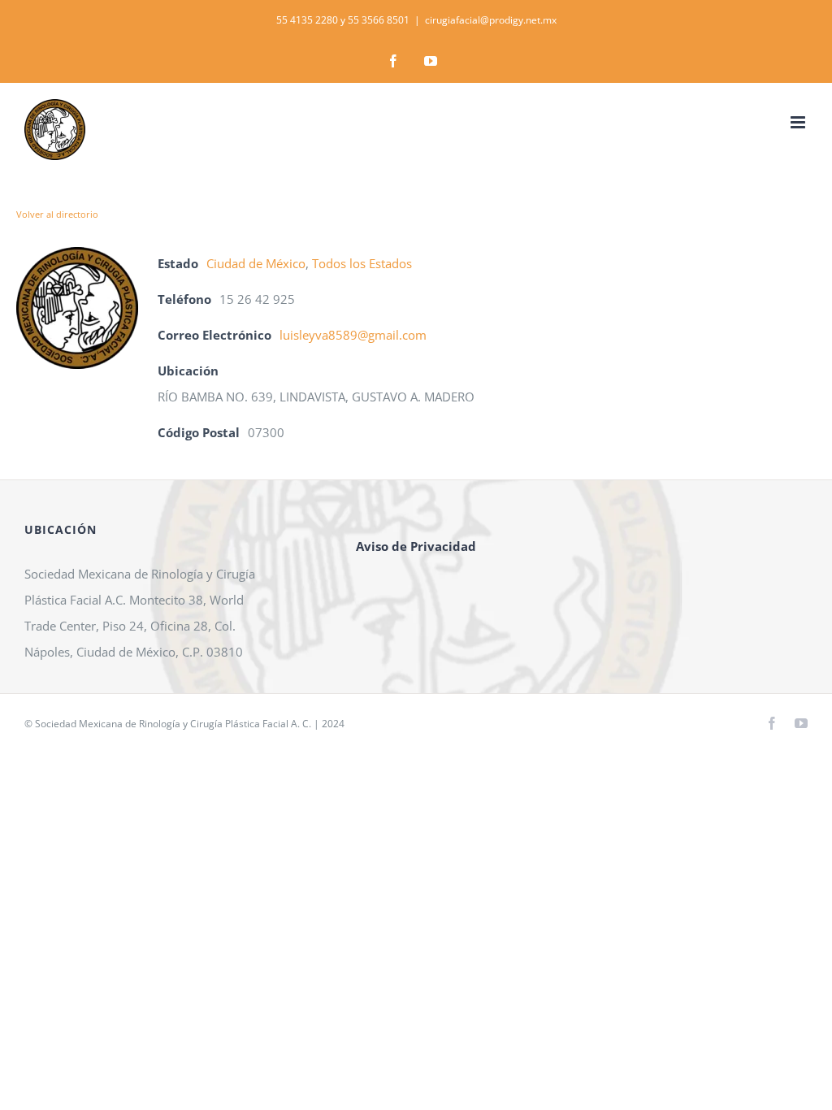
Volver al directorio (57, 214)
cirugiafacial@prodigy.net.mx (491, 20)
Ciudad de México (256, 263)
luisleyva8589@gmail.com (353, 335)
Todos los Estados (362, 263)
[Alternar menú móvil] (799, 122)
